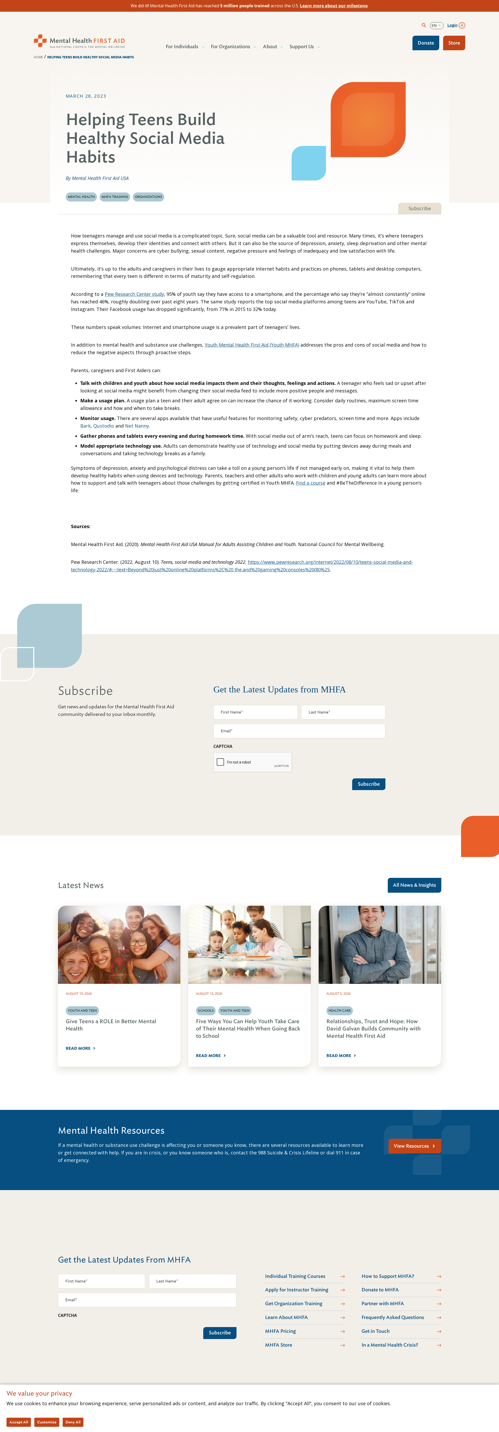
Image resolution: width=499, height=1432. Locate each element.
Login (452, 25)
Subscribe (420, 208)
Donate (426, 43)
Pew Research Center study (134, 294)
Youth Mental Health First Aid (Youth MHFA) (252, 345)
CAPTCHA (222, 746)
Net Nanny (137, 426)
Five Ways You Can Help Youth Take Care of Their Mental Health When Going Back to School (248, 1029)
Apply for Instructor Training (296, 1290)
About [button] (270, 46)
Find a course (310, 483)
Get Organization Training (293, 1303)
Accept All (18, 1422)
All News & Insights (414, 885)
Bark (85, 426)
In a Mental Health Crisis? (390, 1345)
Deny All (73, 1422)
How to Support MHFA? (388, 1276)
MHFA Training (115, 197)
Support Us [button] (302, 46)
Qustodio (103, 426)
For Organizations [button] (230, 46)
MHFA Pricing (280, 1331)
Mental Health (81, 197)
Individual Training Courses (295, 1276)
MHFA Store (278, 1345)
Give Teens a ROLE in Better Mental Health (111, 1025)
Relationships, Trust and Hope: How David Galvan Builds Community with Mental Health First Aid (373, 1029)
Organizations (148, 197)
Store (454, 43)
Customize (46, 1422)
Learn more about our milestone (333, 6)
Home (38, 57)
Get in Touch (376, 1331)
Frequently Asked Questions (393, 1317)
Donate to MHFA (380, 1290)
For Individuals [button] (182, 46)
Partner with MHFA (383, 1303)
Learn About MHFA (286, 1317)
